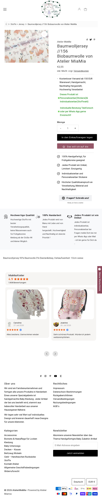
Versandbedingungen (63, 399)
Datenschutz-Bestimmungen (67, 391)
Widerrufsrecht (11, 471)
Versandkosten (81, 71)
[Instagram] (45, 376)
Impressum (59, 388)
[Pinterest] (50, 376)
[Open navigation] (4, 9)
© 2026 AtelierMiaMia (15, 490)
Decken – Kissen (12, 449)
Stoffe (7, 460)
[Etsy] (61, 376)
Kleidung (8, 442)
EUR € (92, 481)
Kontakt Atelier (11, 464)
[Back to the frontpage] (7, 24)
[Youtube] (55, 376)
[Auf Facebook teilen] (87, 40)
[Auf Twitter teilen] (91, 40)
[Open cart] (85, 9)
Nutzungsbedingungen (64, 402)
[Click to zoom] (44, 34)
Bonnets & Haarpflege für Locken (20, 438)
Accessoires (10, 435)
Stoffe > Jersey (17, 24)
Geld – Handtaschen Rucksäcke (20, 456)
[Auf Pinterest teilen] (94, 40)
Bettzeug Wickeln (13, 453)
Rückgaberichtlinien (63, 395)
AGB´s (56, 406)
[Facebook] (40, 376)
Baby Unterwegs (12, 446)
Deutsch (78, 481)
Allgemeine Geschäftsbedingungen (21, 467)
